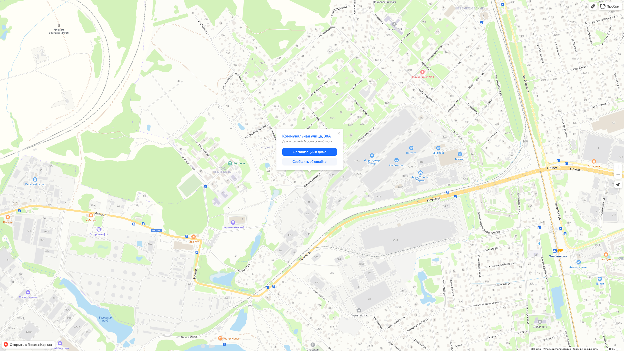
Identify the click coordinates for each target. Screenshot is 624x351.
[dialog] (309, 149)
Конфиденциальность (585, 349)
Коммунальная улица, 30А (306, 136)
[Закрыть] (339, 133)
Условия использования (557, 349)
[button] (593, 6)
